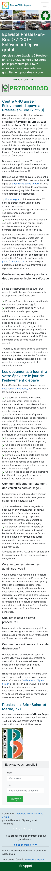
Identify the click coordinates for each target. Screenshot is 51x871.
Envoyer (15, 799)
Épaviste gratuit (13, 199)
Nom (9, 772)
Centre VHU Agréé (20, 5)
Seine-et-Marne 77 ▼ (25, 844)
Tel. (9, 785)
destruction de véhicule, (15, 388)
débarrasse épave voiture (25, 183)
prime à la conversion (13, 261)
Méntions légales (35, 859)
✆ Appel (25, 866)
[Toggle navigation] (45, 5)
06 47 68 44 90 (25, 829)
